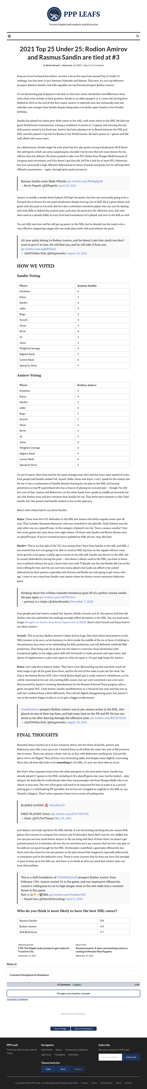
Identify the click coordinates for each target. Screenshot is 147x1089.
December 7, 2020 (81, 601)
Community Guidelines (76, 1049)
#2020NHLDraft (67, 877)
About (59, 1049)
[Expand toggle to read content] (136, 975)
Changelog (59, 1054)
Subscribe (131, 1057)
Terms (94, 1083)
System (78, 1069)
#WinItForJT (57, 805)
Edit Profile (46, 1049)
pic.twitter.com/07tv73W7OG (70, 814)
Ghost (75, 1083)
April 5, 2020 (74, 899)
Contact (128, 1083)
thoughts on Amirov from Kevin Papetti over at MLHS (55, 622)
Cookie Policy (106, 1083)
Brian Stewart (51, 65)
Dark (63, 1069)
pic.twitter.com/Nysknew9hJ (67, 895)
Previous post (25, 945)
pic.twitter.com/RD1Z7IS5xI (108, 718)
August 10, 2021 (77, 253)
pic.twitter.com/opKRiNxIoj (38, 249)
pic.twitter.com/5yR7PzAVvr (58, 597)
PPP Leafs (82, 14)
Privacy (84, 1083)
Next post (81, 945)
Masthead (73, 1054)
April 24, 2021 (67, 185)
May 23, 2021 (63, 818)
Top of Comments (84, 1028)
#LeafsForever (30, 709)
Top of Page (60, 1028)
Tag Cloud (46, 1054)
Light (48, 1069)
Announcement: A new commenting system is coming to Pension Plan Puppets (102, 949)
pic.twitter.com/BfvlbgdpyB (85, 181)
